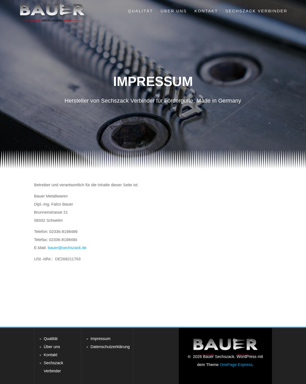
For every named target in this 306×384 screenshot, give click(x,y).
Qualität (140, 11)
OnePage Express (236, 364)
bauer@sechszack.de (67, 248)
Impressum (100, 338)
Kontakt (206, 11)
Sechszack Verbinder (256, 11)
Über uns (174, 11)
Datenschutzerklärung (110, 347)
